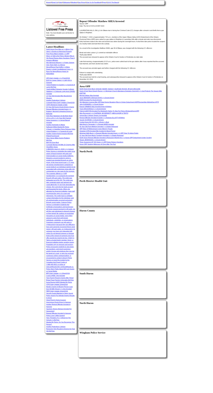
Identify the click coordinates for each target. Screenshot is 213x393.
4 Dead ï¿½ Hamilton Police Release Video (60, 129)
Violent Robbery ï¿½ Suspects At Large (59, 131)
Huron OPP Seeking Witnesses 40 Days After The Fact (98, 144)
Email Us (55, 2)
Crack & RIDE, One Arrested (55, 276)
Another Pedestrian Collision (55, 100)
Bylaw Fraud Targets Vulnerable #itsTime (60, 280)
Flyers (104, 2)
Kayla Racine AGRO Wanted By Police (59, 282)
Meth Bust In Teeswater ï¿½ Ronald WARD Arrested (97, 124)
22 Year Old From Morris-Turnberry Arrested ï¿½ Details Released (102, 135)
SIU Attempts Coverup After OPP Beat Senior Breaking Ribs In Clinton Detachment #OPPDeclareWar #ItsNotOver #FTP (119, 102)
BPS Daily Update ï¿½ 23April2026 (58, 273)
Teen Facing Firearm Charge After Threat (59, 278)
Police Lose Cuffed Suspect (55, 315)
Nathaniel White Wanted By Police (57, 127)
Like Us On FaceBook (93, 2)
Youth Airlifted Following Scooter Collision (60, 89)
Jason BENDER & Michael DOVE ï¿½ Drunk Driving (97, 98)
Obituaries (66, 2)
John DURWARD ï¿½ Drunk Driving (92, 104)
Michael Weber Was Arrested (89, 95)
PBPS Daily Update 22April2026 (57, 291)
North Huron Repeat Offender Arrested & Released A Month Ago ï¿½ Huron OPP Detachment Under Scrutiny (116, 138)
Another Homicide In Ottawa (55, 125)
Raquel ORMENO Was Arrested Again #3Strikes (96, 106)
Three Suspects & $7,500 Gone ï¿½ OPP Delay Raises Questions (101, 142)
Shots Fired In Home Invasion (56, 300)
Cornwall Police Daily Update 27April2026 (60, 102)
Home (49, 2)
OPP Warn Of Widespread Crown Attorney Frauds (96, 129)
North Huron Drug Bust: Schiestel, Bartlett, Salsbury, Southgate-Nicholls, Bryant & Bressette (110, 89)
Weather (74, 2)
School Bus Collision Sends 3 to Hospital (93, 115)
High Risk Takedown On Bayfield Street (59, 116)
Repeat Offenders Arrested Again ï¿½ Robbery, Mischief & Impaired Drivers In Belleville (59, 111)
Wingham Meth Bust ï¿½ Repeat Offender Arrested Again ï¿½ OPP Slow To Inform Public (109, 133)
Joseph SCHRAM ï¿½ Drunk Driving (92, 120)
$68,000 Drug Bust (52, 142)
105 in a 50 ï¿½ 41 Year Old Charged (58, 118)
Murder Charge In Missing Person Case (59, 287)
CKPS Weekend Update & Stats (56, 105)
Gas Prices (81, 2)
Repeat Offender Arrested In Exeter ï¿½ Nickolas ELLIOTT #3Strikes (102, 118)
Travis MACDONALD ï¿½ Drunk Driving (93, 109)
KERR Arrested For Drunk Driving (91, 100)
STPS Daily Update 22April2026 (57, 284)
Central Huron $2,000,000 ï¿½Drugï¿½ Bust (94, 122)
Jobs (60, 2)
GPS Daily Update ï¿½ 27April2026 (58, 78)
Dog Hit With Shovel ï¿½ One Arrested (59, 289)
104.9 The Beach (113, 2)
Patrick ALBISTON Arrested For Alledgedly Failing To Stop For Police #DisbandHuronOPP (109, 111)
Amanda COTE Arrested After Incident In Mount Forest (97, 131)
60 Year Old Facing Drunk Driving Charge (60, 107)
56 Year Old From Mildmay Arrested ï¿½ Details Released (99, 126)
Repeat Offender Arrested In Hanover (58, 313)
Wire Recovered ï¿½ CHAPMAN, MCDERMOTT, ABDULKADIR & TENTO (104, 113)
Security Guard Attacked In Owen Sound (59, 293)
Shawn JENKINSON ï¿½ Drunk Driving (93, 140)
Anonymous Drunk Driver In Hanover (58, 302)
